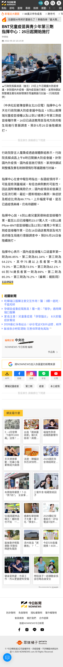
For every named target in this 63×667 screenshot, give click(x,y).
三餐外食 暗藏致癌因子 (45, 493)
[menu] (60, 8)
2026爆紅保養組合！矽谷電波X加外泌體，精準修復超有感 (50, 519)
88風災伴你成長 (33, 13)
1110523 (7, 281)
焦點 (4, 8)
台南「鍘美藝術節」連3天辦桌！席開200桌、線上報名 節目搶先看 (31, 435)
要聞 (19, 8)
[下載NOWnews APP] (46, 3)
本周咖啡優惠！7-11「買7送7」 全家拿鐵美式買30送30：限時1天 (17, 494)
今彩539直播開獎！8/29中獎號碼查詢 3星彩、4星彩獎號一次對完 (50, 544)
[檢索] (52, 3)
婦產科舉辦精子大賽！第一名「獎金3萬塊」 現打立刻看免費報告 (31, 519)
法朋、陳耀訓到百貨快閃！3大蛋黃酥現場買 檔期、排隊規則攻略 (31, 460)
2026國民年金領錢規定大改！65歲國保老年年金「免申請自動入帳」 (50, 460)
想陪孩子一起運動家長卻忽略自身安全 (46, 577)
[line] (34, 630)
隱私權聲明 (36, 612)
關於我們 (31, 618)
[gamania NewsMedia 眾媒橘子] (31, 642)
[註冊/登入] (59, 3)
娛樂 (35, 8)
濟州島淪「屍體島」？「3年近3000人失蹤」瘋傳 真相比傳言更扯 (31, 544)
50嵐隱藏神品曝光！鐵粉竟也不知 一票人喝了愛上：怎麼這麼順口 (12, 519)
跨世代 (51, 13)
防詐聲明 (10, 612)
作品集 (51, 352)
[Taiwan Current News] (40, 3)
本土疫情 (55, 386)
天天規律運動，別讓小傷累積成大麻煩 (12, 462)
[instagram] (27, 630)
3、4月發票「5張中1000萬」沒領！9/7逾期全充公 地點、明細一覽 (12, 435)
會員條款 (19, 618)
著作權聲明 (51, 612)
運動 (43, 8)
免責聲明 (23, 612)
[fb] (19, 630)
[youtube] (42, 630)
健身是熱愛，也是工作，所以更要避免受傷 (17, 577)
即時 (11, 8)
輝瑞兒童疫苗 (12, 386)
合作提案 (43, 618)
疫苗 (41, 386)
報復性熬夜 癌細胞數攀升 (50, 433)
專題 (27, 8)
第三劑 (29, 386)
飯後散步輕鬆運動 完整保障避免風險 (12, 546)
